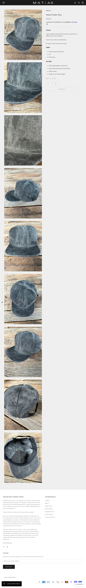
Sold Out (62, 89)
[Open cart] (82, 3)
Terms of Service (50, 517)
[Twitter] (52, 78)
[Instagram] (7, 547)
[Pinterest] (54, 78)
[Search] (79, 3)
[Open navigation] (4, 2)
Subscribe (8, 567)
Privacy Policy (49, 514)
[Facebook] (50, 78)
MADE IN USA (48, 506)
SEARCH (47, 500)
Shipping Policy (49, 511)
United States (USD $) (10, 577)
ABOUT (47, 503)
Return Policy (49, 509)
